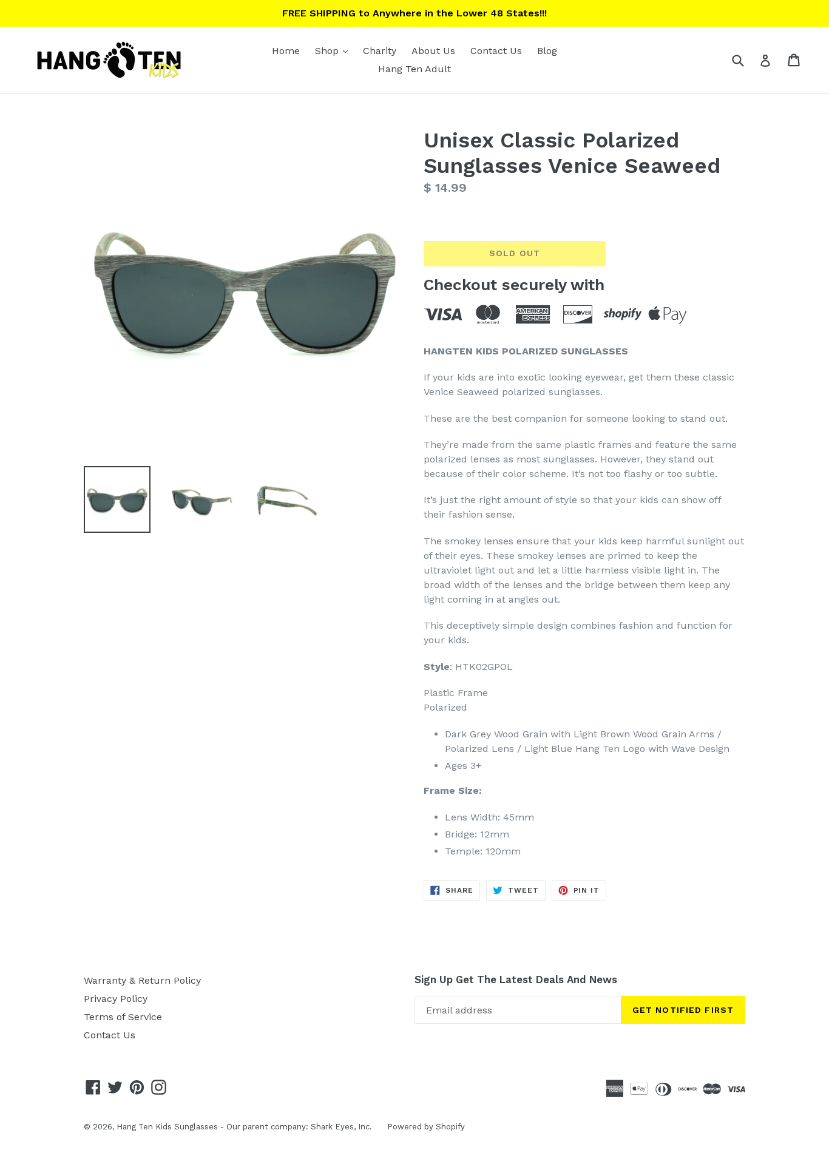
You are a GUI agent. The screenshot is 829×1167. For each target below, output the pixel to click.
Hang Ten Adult (414, 69)
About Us (433, 50)
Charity (379, 50)
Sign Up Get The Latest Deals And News (515, 979)
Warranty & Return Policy (142, 980)
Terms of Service (123, 1017)
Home (286, 50)
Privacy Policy (115, 998)
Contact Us (496, 50)
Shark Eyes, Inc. (341, 1126)
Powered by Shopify (426, 1126)
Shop (334, 50)
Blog (547, 50)
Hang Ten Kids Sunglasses (167, 1126)
